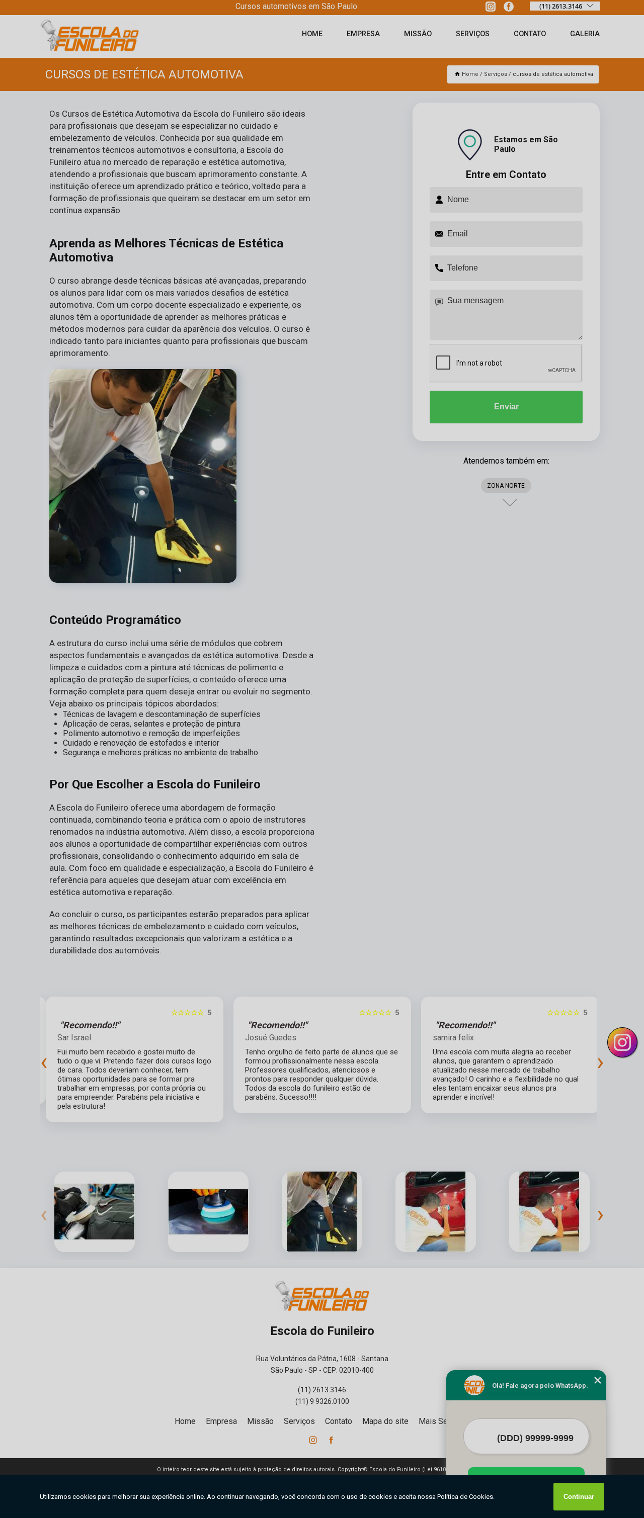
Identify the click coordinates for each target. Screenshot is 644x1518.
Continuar (579, 1496)
